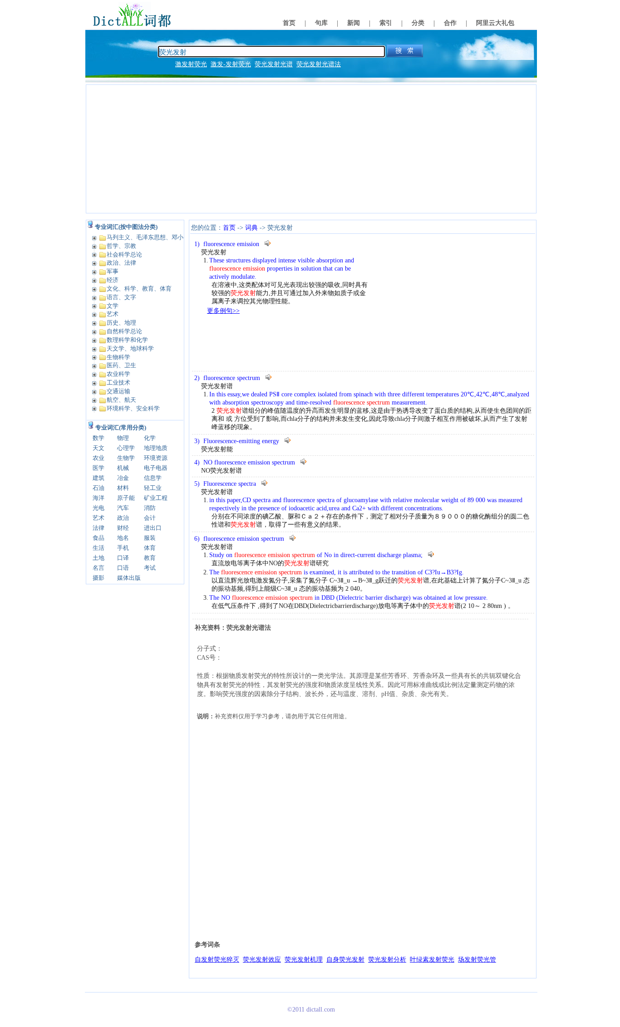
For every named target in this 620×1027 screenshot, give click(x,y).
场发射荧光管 (477, 959)
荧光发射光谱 (274, 64)
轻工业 (153, 487)
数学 (98, 437)
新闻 (353, 23)
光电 (98, 507)
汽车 (123, 507)
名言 (98, 567)
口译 (123, 557)
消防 (150, 507)
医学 (98, 467)
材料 (123, 487)
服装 (150, 537)
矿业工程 (155, 497)
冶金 (123, 477)
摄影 (98, 577)
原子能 (126, 497)
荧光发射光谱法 (318, 64)
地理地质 (155, 447)
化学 (150, 437)
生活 (98, 547)
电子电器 (155, 467)
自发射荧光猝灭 (217, 959)
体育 (150, 547)
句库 (321, 23)
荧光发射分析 (387, 959)
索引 (385, 23)
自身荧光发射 (345, 959)
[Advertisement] (311, 148)
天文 (98, 447)
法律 (98, 527)
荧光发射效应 (262, 959)
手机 (123, 547)
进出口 (153, 527)
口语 (123, 567)
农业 (98, 457)
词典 (251, 227)
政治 (123, 517)
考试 (150, 567)
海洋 (98, 497)
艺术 (98, 517)
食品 (98, 537)
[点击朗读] (268, 243)
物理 (123, 437)
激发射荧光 (191, 64)
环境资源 (155, 457)
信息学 (153, 477)
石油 (98, 487)
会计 (150, 517)
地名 (123, 537)
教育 (150, 557)
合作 (450, 23)
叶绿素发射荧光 (432, 959)
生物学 (126, 457)
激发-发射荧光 (231, 64)
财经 (123, 527)
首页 (289, 23)
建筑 (98, 477)
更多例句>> (223, 310)
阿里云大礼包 (495, 23)
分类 (418, 23)
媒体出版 (129, 577)
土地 (98, 557)
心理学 (126, 447)
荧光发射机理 (304, 959)
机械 (123, 467)
